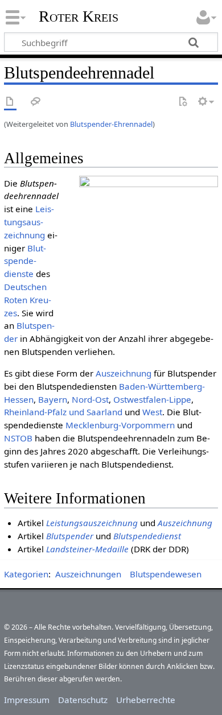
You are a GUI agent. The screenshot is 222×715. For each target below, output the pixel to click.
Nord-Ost (90, 399)
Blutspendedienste (25, 261)
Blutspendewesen (166, 574)
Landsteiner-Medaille (87, 549)
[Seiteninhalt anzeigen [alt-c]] (10, 102)
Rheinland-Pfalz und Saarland (63, 412)
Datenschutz (83, 699)
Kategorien (26, 574)
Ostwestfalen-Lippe (152, 399)
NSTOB (18, 438)
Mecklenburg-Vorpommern (120, 425)
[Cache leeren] (182, 102)
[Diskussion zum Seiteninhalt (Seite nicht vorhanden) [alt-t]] (36, 102)
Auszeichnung (123, 373)
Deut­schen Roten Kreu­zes (27, 300)
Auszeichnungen (88, 574)
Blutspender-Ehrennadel (111, 124)
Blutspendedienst (147, 536)
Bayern (52, 399)
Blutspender (69, 536)
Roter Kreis (78, 16)
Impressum (27, 699)
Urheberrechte (145, 699)
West (152, 412)
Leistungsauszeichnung (29, 222)
